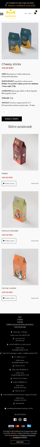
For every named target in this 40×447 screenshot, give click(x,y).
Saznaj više (34, 183)
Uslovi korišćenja (20, 327)
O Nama (20, 319)
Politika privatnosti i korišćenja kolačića (20, 324)
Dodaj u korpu (12, 119)
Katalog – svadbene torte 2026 (21, 5)
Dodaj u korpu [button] (9, 183)
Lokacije (20, 322)
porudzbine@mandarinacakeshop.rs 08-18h (20, 408)
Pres (20, 317)
